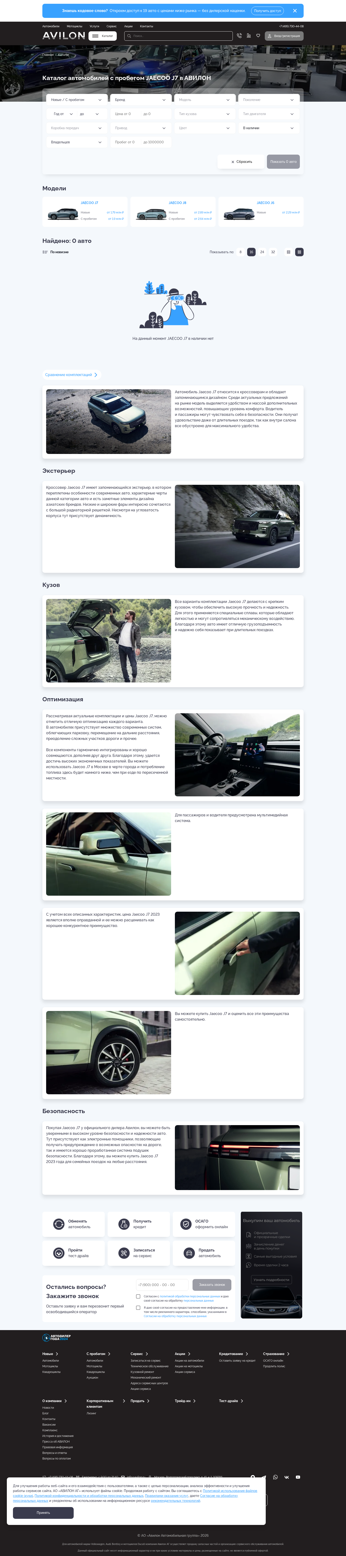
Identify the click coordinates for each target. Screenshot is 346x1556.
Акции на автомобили (189, 1360)
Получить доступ (267, 11)
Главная (47, 54)
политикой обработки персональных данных (190, 1296)
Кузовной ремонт (142, 1372)
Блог (45, 1413)
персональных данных (199, 1300)
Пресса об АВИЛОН (56, 1441)
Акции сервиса (141, 1389)
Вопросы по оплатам (56, 1458)
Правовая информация (57, 1447)
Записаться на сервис (146, 1360)
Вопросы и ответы (54, 1453)
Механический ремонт (146, 1377)
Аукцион (92, 1377)
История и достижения (57, 1436)
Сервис (112, 26)
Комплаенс (50, 1430)
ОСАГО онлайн (273, 1360)
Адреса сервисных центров (149, 1383)
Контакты (146, 26)
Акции (128, 26)
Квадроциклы (51, 1372)
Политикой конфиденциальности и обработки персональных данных (89, 1496)
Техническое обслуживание (150, 1366)
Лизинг (91, 1413)
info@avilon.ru (136, 1477)
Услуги (94, 26)
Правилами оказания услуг (166, 1496)
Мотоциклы (74, 26)
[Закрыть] (295, 11)
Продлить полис (274, 1366)
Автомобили (50, 26)
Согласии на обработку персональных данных (175, 1316)
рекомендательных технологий (175, 1501)
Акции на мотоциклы (189, 1366)
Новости (48, 1407)
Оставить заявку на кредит (237, 1360)
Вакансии (49, 1424)
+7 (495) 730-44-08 (60, 1477)
